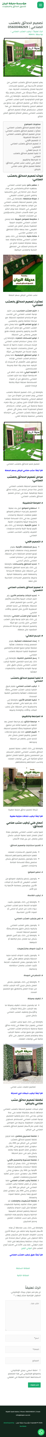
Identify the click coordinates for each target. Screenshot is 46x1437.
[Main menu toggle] (40, 5)
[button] (41, 1432)
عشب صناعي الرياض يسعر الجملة (20, 470)
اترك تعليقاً (38, 31)
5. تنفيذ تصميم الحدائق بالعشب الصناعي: (27, 155)
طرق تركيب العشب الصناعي (22, 1255)
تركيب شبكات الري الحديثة (23, 1093)
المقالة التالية (23, 1275)
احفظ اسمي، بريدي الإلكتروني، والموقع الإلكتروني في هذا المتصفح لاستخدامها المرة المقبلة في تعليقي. (24, 1373)
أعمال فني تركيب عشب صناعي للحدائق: (23, 163)
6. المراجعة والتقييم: (32, 159)
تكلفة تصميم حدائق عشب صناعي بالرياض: (26, 168)
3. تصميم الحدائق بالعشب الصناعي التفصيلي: (25, 145)
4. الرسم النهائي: (33, 150)
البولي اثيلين (26, 1248)
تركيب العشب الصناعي (21, 31)
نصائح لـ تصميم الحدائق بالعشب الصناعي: (23, 131)
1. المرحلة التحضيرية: (32, 137)
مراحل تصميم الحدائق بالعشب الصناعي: (23, 134)
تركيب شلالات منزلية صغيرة (22, 816)
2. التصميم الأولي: (33, 140)
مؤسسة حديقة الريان (14, 3)
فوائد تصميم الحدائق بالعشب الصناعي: (24, 127)
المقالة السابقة (23, 1268)
